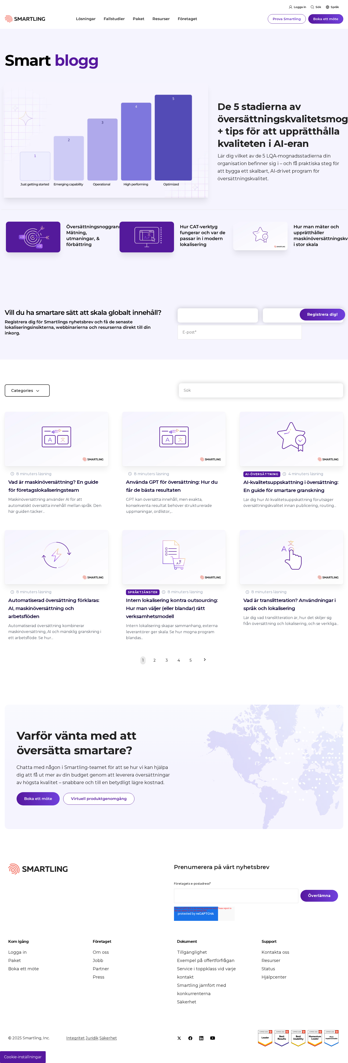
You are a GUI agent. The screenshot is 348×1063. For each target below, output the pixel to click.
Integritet (75, 1038)
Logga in (300, 7)
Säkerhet (186, 1002)
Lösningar (86, 19)
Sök (318, 7)
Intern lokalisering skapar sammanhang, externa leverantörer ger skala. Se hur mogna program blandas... (172, 632)
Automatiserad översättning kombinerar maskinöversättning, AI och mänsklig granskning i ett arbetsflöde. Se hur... (54, 632)
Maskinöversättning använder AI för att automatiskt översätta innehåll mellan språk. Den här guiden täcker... (54, 505)
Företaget (187, 19)
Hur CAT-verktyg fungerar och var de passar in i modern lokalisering (202, 235)
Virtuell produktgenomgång (99, 798)
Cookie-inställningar (23, 1057)
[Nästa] (204, 660)
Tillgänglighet (192, 952)
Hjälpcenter (274, 977)
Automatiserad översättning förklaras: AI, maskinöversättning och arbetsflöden (53, 608)
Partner (101, 968)
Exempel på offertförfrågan (206, 960)
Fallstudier (114, 19)
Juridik (92, 1038)
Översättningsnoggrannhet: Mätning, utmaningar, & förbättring (98, 235)
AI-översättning (261, 474)
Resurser (161, 19)
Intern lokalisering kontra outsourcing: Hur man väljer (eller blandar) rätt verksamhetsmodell (172, 608)
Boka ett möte (325, 19)
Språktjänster (143, 592)
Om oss (101, 952)
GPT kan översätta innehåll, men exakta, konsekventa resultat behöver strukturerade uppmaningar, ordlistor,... (169, 505)
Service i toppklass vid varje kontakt (206, 973)
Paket (138, 19)
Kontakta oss (275, 952)
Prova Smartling (287, 19)
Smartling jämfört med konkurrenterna (201, 989)
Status (268, 968)
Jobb (98, 960)
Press (98, 977)
